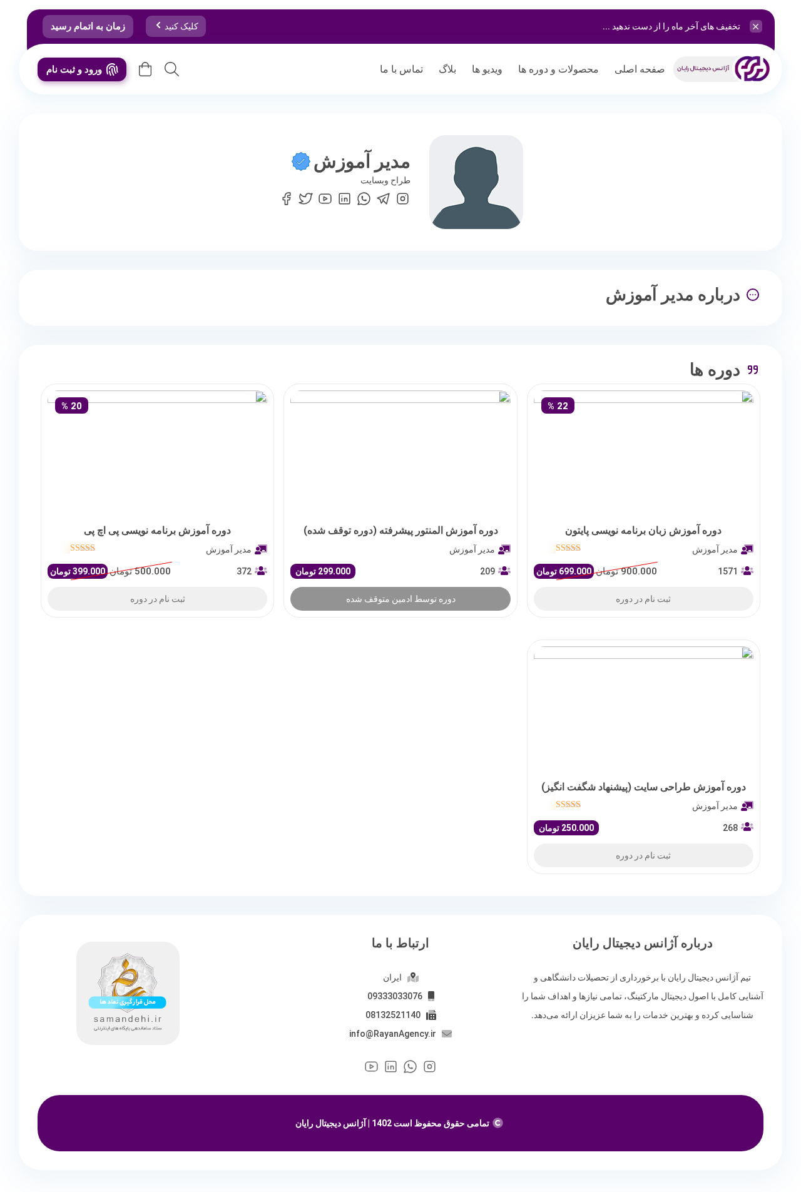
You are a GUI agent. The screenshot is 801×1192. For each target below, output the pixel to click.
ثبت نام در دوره (643, 599)
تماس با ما (401, 69)
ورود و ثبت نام (74, 69)
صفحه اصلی (640, 69)
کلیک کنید (181, 26)
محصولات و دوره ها (558, 69)
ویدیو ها (487, 69)
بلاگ (447, 69)
